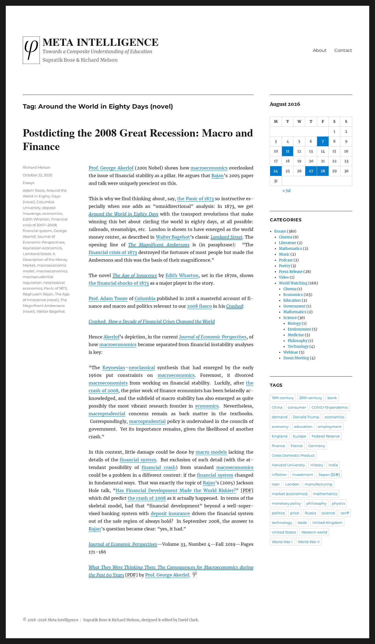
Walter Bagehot (173, 237)
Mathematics (290, 248)
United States (284, 532)
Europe (299, 436)
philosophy (316, 503)
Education (292, 300)
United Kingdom (327, 522)
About (320, 50)
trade (302, 522)
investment (302, 474)
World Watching (293, 283)
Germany (316, 446)
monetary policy (286, 503)
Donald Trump (306, 417)
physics (338, 503)
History (316, 465)
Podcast (286, 260)
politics (278, 513)
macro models (211, 452)
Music (284, 254)
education (303, 426)
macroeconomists (108, 383)
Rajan (217, 175)
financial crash (158, 467)
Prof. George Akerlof (111, 168)
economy (280, 426)
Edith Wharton (182, 275)
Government (294, 306)
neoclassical (142, 367)
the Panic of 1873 (195, 198)
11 (287, 151)
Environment (299, 329)
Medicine (296, 335)
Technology (298, 346)
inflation (279, 474)
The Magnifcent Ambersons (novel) (45, 305)
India (333, 465)
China (277, 407)
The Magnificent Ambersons (158, 244)
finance (278, 446)
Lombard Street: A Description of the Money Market (45, 259)
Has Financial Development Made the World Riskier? (176, 490)
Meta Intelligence (101, 41)
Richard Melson (37, 167)
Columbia (145, 298)
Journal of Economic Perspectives (213, 337)
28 (323, 171)
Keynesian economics (42, 248)
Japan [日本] (329, 474)
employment (330, 426)
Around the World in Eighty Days (123, 214)
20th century (310, 398)
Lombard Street (226, 237)
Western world (314, 532)
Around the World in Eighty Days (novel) (45, 196)
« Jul (286, 190)
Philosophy (297, 340)
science (328, 513)
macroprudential (107, 413)
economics (207, 406)
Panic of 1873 (55, 288)
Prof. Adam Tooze (108, 298)
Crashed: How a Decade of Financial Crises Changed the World (152, 321)
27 (311, 171)
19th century (283, 398)
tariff (345, 513)
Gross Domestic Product (293, 455)
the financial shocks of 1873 (119, 283)
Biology (294, 323)
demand (279, 417)
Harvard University (288, 465)
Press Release (291, 271)
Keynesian (113, 367)
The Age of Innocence (135, 275)
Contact (343, 50)
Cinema (285, 237)
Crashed (234, 306)
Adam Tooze (34, 190)
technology (282, 522)
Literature (287, 243)
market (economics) (289, 494)
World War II (309, 542)
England (279, 436)
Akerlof (111, 337)
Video (284, 277)
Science (290, 317)
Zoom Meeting (296, 358)
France (297, 446)
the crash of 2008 (147, 498)
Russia (310, 513)
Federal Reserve (326, 436)
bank (332, 398)
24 (275, 171)
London (292, 484)
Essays (28, 182)
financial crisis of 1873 (113, 252)
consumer (297, 407)
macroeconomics (209, 168)
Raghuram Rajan (38, 294)
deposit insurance (170, 513)
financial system (138, 459)
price (294, 513)
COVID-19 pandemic (330, 407)
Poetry (284, 266)
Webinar (290, 352)
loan (276, 484)
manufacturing (318, 484)
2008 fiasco (199, 306)
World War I (282, 542)
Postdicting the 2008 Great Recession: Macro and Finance (138, 139)
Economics (293, 294)
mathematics (325, 494)
